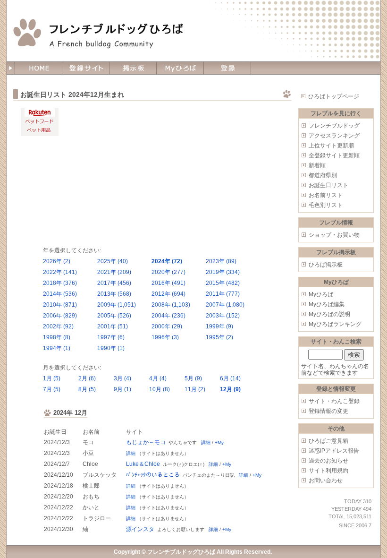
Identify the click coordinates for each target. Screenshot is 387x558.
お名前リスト (326, 195)
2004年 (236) (168, 315)
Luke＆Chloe (143, 464)
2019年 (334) (223, 272)
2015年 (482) (223, 283)
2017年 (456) (114, 283)
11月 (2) (195, 389)
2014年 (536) (60, 294)
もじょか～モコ (146, 442)
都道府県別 (323, 175)
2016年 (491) (168, 283)
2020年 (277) (168, 272)
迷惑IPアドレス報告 (334, 450)
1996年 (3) (165, 337)
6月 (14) (230, 378)
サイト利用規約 (328, 470)
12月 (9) (230, 389)
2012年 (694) (168, 294)
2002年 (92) (58, 326)
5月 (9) (193, 378)
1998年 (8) (56, 337)
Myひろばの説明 (329, 314)
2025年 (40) (112, 261)
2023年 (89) (221, 261)
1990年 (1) (111, 348)
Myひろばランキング (335, 324)
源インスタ (140, 529)
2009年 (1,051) (116, 304)
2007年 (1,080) (225, 304)
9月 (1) (122, 389)
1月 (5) (51, 378)
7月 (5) (51, 389)
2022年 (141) (60, 272)
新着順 (317, 165)
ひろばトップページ (333, 96)
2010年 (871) (60, 304)
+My (219, 442)
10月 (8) (159, 389)
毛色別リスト (326, 205)
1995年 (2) (219, 337)
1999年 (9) (219, 326)
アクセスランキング (334, 135)
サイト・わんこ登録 (334, 401)
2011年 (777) (223, 294)
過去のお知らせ (328, 460)
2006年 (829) (60, 315)
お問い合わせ (326, 480)
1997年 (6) (111, 337)
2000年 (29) (166, 326)
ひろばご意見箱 (328, 441)
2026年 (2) (56, 261)
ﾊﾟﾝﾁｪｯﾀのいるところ (153, 475)
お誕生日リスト (328, 185)
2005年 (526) (114, 315)
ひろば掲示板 (326, 264)
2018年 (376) (60, 283)
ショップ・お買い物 (334, 235)
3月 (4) (122, 378)
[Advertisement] (173, 174)
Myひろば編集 (327, 304)
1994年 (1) (56, 348)
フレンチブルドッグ (334, 125)
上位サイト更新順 (331, 145)
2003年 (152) (223, 315)
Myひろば (321, 294)
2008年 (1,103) (170, 304)
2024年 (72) (166, 261)
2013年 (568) (114, 294)
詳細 (205, 442)
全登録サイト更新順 (334, 155)
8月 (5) (87, 389)
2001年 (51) (112, 326)
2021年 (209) (114, 272)
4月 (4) (158, 378)
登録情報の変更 (328, 411)
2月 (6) (87, 378)
